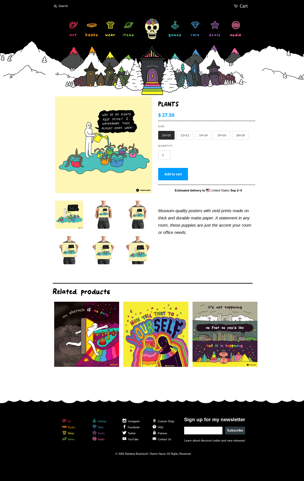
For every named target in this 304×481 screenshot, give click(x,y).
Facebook (133, 427)
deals (215, 35)
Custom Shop (165, 421)
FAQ (160, 427)
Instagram (133, 421)
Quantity (165, 146)
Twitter (131, 433)
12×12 (185, 135)
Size (161, 126)
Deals (101, 433)
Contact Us (164, 439)
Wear (70, 433)
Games (102, 421)
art (73, 35)
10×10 (166, 135)
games (175, 35)
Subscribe (235, 430)
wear (110, 35)
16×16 (222, 135)
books (91, 35)
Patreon (162, 433)
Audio (100, 439)
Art (69, 421)
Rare (100, 427)
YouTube (132, 439)
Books (71, 427)
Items (71, 439)
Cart (244, 6)
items (128, 35)
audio (235, 35)
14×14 (203, 135)
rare (195, 35)
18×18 (240, 135)
